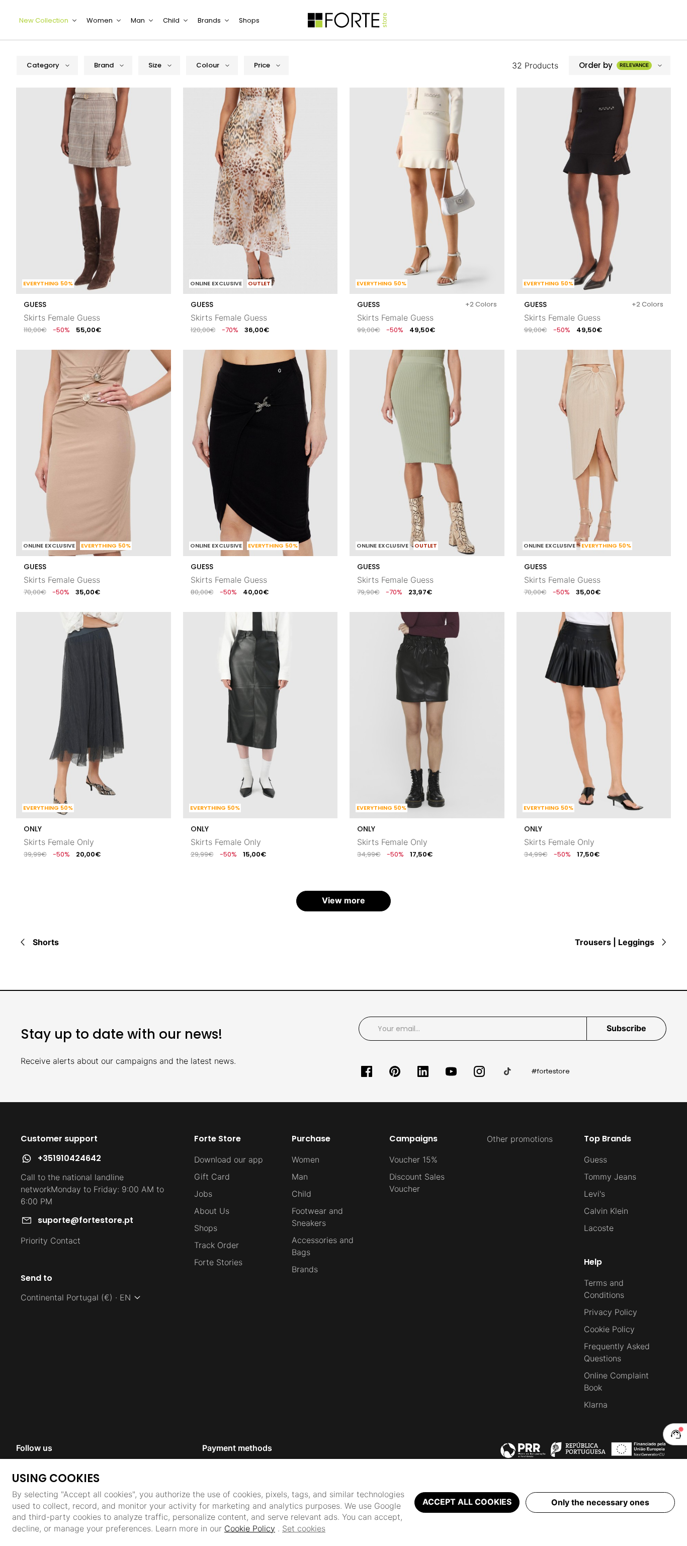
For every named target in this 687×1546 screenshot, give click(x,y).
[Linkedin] (423, 1071)
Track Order (216, 1245)
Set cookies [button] (303, 1528)
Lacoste (599, 1228)
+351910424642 (69, 1158)
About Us (211, 1211)
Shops (205, 1228)
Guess (595, 1159)
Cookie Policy (249, 1528)
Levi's (594, 1194)
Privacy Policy (610, 1312)
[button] (47, 65)
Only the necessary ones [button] (600, 1502)
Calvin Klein (606, 1211)
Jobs (203, 1194)
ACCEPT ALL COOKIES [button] (466, 1502)
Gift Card (212, 1177)
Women (305, 1159)
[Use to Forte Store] (347, 20)
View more (343, 900)
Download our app (228, 1159)
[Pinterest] (395, 1071)
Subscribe (626, 1028)
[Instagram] (479, 1071)
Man (300, 1177)
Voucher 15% (413, 1159)
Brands (305, 1269)
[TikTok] (507, 1071)
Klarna (596, 1405)
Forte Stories (218, 1262)
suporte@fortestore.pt (85, 1220)
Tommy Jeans (610, 1177)
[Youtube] (451, 1071)
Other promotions (520, 1139)
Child (301, 1194)
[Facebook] (367, 1071)
